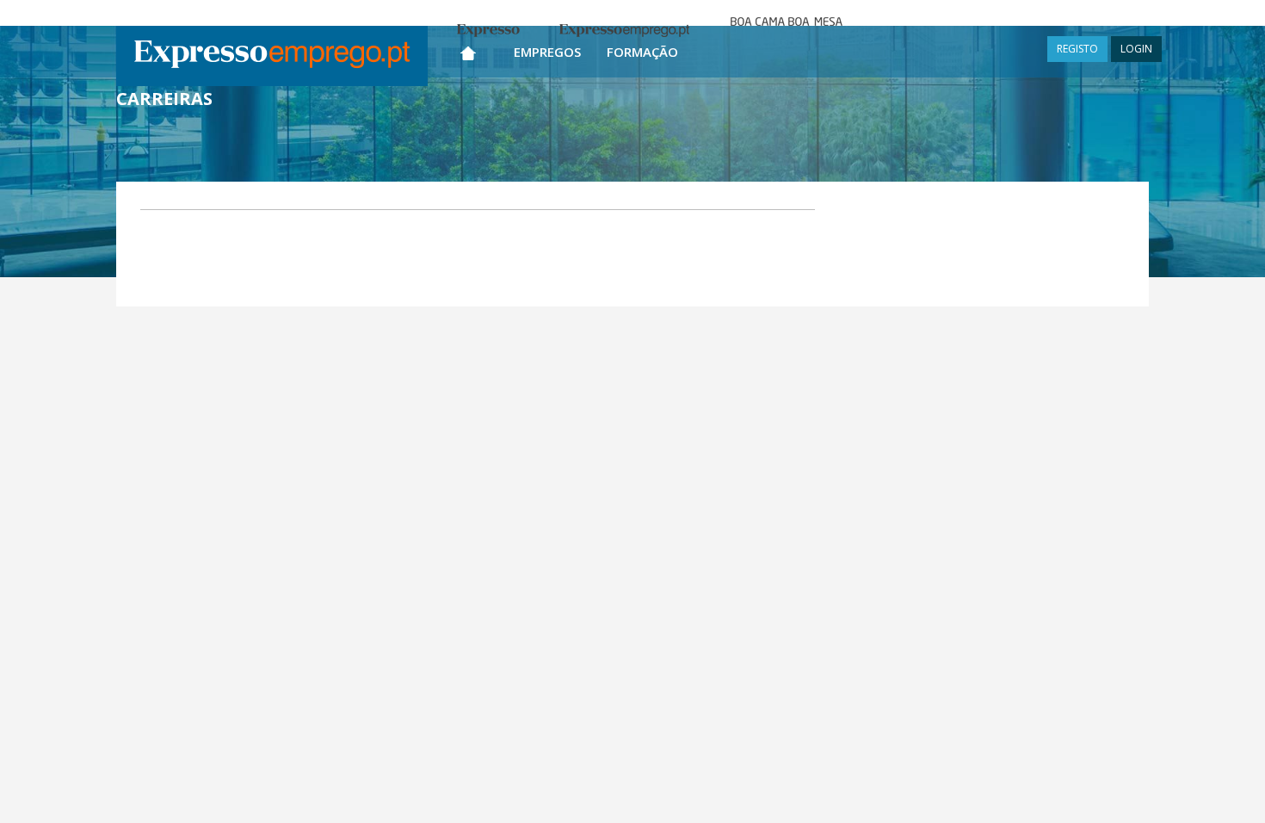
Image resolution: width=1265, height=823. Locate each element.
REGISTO (1077, 48)
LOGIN (1136, 48)
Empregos (547, 51)
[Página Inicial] (468, 49)
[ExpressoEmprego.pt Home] (272, 56)
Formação (642, 51)
